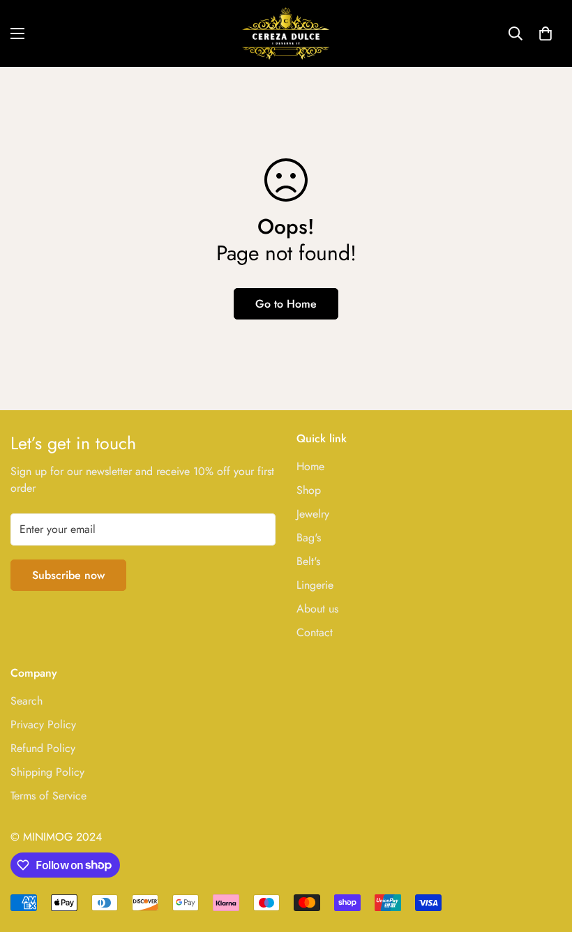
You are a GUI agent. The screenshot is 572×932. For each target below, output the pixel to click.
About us (317, 609)
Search (26, 701)
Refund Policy (42, 748)
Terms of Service (48, 796)
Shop (308, 490)
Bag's (308, 537)
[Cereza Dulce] (286, 33)
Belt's (308, 561)
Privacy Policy (43, 724)
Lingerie (314, 585)
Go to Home (286, 304)
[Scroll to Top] (545, 856)
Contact (314, 632)
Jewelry (312, 514)
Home (310, 466)
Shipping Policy (47, 772)
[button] (545, 33)
